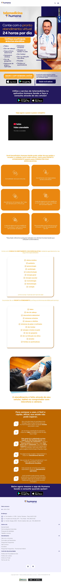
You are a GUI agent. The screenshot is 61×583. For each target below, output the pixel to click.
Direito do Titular (5, 558)
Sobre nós (4, 524)
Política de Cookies (6, 556)
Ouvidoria (4, 546)
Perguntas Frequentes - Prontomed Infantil (13, 548)
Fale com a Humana (7, 538)
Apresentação (5, 527)
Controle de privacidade (8, 551)
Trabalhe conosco (6, 533)
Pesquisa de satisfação (7, 531)
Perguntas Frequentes (7, 542)
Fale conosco (5, 544)
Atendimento (5, 535)
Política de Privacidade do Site (9, 553)
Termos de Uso (5, 560)
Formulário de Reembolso (8, 540)
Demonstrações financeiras (8, 529)
